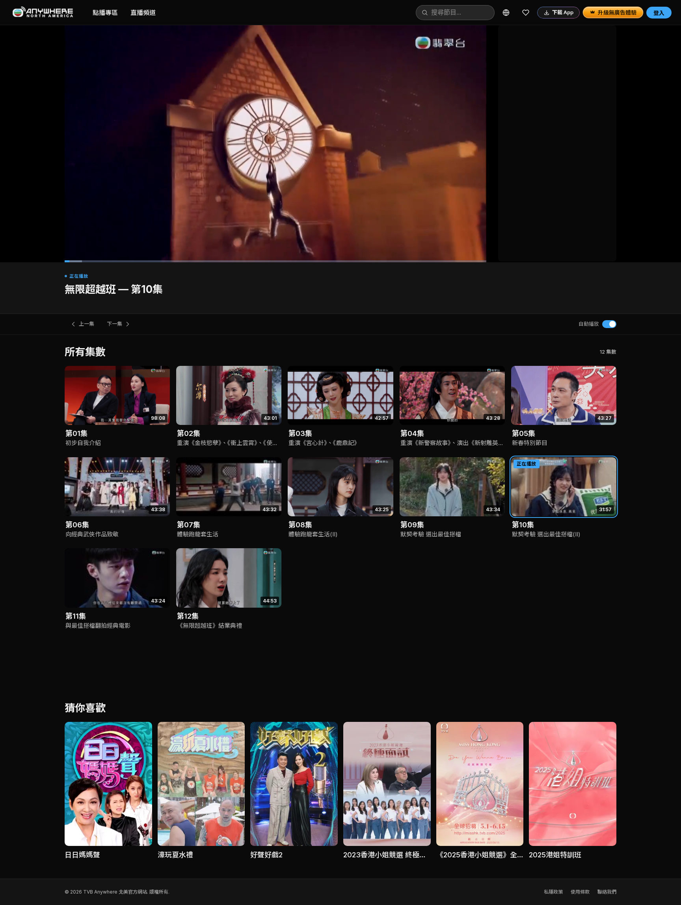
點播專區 (105, 13)
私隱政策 (553, 892)
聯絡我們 (606, 892)
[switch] (609, 324)
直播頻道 (143, 13)
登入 (658, 12)
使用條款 (580, 892)
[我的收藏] (525, 12)
